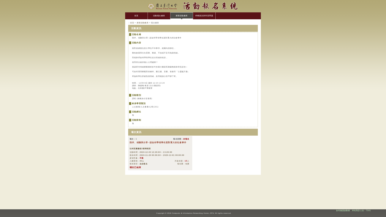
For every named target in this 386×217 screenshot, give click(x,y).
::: (126, 13)
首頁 (136, 16)
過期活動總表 (182, 16)
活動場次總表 (159, 16)
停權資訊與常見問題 (204, 16)
